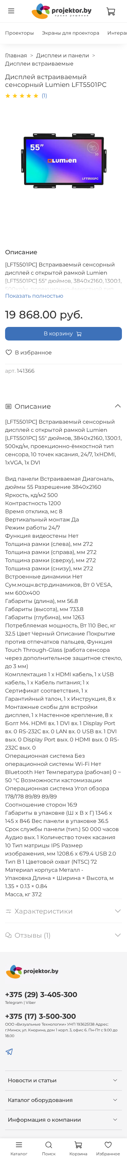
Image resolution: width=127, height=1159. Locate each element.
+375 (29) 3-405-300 (41, 994)
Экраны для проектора (70, 33)
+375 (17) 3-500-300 (40, 1016)
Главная (16, 55)
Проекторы (19, 33)
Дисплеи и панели (62, 55)
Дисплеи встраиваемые (39, 63)
